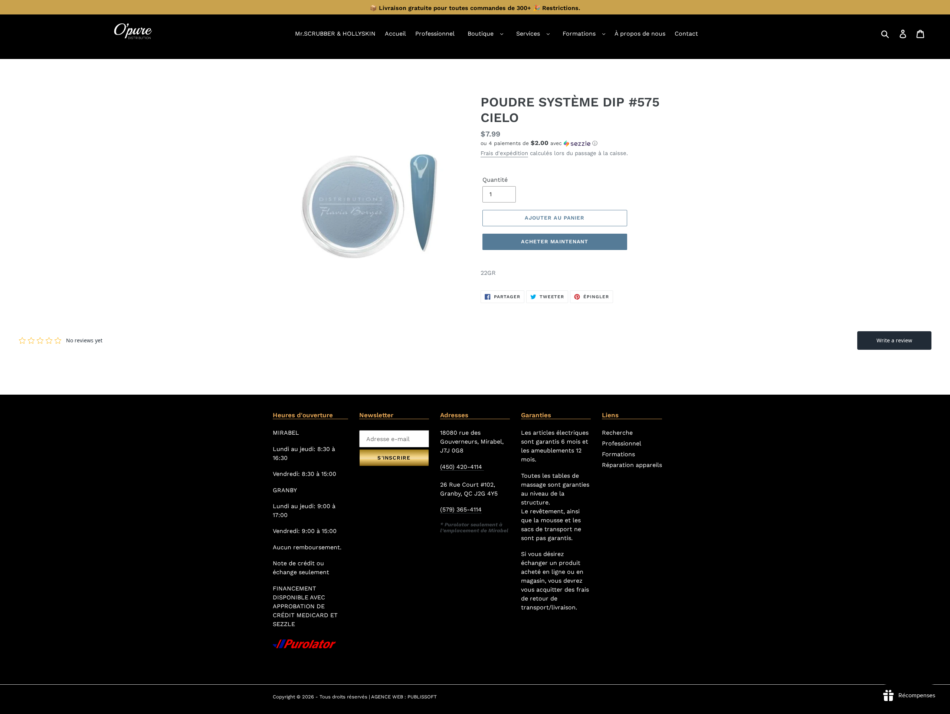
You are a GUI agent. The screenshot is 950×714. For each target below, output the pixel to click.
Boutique (481, 33)
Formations (579, 33)
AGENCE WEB (387, 697)
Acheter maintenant (554, 241)
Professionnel (621, 443)
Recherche (617, 432)
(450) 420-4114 (462, 466)
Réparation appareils (632, 464)
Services (528, 33)
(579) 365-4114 (461, 509)
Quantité (495, 179)
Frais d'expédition (504, 153)
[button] (579, 143)
